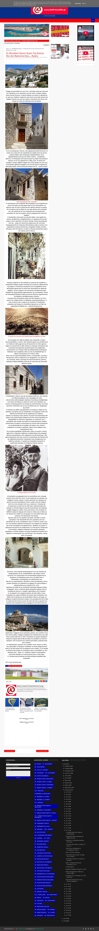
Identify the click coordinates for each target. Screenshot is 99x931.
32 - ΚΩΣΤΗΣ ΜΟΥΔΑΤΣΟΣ (42, 859)
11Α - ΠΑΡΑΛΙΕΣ (39, 790)
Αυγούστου (68, 773)
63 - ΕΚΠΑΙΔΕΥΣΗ (50, 915)
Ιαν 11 (67, 891)
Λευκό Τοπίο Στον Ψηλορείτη (73, 852)
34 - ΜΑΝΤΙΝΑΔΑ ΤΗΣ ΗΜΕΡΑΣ (43, 862)
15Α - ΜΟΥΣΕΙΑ (39, 802)
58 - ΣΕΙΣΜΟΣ (51, 909)
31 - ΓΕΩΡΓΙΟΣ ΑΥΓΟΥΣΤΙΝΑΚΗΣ (43, 856)
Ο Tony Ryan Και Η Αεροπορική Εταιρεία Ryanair (10, 709)
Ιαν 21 (67, 816)
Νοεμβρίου (67, 766)
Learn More (78, 3)
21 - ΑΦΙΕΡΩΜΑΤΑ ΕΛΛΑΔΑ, (35, 58)
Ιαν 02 (67, 912)
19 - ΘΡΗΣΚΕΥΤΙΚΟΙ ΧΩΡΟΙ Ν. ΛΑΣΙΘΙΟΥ (46, 820)
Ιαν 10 (67, 893)
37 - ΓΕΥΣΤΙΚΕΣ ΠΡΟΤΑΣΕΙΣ (42, 871)
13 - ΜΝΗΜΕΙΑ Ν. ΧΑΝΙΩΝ (42, 796)
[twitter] (86, 929)
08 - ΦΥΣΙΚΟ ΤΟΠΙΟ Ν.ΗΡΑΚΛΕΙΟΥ (44, 779)
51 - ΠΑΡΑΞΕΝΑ (39, 900)
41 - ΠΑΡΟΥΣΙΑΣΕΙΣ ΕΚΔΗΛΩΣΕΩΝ (44, 877)
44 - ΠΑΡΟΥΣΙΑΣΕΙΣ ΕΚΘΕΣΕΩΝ (43, 885)
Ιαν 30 (67, 794)
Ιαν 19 (67, 820)
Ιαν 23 (67, 811)
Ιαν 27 (67, 801)
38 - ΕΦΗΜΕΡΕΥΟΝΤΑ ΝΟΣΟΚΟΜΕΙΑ (45, 874)
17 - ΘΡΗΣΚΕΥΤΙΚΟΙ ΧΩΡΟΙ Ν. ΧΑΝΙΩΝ (45, 813)
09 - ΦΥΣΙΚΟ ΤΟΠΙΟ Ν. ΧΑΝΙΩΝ (43, 782)
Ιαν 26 (67, 804)
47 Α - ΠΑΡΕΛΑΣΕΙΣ (40, 894)
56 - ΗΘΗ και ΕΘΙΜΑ (40, 909)
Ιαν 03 (67, 910)
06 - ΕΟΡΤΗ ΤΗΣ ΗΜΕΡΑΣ (41, 776)
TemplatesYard (20, 928)
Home (7, 48)
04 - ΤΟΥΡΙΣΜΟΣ (39, 773)
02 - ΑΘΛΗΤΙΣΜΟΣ (40, 767)
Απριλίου (67, 782)
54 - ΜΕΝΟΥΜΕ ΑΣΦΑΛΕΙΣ (42, 906)
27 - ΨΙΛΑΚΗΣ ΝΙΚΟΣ (40, 844)
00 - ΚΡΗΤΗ (38, 764)
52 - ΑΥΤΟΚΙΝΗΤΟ (50, 900)
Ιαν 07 (67, 900)
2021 (64, 918)
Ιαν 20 (67, 818)
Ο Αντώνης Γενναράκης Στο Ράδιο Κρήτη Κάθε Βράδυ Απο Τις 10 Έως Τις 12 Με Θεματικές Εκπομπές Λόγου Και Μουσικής (60, 40)
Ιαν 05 (67, 905)
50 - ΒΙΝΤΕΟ (46, 897)
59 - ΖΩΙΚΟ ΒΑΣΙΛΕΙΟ (40, 912)
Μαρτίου (67, 785)
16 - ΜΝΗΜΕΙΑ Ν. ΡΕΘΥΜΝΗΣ (43, 810)
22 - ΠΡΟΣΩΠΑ (39, 829)
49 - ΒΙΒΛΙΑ (38, 897)
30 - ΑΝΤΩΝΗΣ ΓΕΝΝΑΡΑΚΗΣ (43, 853)
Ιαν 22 (67, 813)
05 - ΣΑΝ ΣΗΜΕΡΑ (50, 773)
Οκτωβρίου (67, 768)
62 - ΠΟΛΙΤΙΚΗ (39, 915)
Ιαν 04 (67, 908)
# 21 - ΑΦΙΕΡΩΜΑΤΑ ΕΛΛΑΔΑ (15, 666)
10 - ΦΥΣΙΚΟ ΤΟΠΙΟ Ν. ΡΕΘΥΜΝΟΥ (44, 785)
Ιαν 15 (67, 830)
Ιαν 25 (67, 806)
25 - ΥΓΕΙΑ (47, 838)
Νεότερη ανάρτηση (9, 751)
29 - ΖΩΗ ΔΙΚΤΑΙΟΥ (40, 850)
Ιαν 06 (67, 903)
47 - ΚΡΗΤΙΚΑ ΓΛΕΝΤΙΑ (41, 891)
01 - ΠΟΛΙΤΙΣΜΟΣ (47, 764)
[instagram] (88, 929)
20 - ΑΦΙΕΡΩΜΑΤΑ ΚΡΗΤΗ (42, 823)
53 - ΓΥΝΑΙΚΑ (38, 903)
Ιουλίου (67, 775)
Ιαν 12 (67, 889)
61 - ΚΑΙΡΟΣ (51, 912)
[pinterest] (91, 929)
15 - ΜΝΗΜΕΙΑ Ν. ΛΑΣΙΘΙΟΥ (42, 799)
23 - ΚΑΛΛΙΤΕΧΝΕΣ (40, 832)
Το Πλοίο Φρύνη (70, 867)
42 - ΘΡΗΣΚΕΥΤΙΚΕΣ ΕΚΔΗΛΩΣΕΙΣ (44, 880)
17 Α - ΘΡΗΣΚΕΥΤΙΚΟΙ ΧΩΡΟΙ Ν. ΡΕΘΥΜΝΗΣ (43, 816)
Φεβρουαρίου (68, 787)
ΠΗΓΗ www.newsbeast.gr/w (13, 662)
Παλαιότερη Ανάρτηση (42, 751)
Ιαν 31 (67, 792)
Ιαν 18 (67, 823)
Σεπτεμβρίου (68, 771)
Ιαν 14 (67, 884)
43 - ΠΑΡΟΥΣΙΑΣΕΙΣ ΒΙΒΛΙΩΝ (43, 883)
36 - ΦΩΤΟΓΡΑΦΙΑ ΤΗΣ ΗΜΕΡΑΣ (43, 868)
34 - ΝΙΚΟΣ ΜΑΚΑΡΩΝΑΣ (41, 865)
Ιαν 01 (67, 915)
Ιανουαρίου (67, 790)
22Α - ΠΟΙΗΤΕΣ (48, 829)
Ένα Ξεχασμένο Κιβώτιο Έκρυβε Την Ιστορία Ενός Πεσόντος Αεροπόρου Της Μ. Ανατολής (26, 710)
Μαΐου (66, 780)
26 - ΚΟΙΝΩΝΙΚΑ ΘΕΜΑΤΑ (42, 841)
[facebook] (83, 929)
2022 (64, 764)
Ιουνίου (67, 778)
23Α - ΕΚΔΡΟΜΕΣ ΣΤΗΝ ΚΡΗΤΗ (43, 835)
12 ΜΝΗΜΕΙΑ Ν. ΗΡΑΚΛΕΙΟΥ (42, 793)
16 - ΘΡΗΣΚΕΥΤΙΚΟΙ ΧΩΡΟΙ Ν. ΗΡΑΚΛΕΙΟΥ (43, 806)
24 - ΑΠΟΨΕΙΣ (38, 838)
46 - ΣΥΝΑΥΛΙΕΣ (39, 888)
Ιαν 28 (67, 799)
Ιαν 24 (67, 808)
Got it (84, 3)
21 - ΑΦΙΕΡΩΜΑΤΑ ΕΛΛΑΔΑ (15, 48)
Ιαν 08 (67, 898)
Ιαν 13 (67, 886)
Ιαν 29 (67, 796)
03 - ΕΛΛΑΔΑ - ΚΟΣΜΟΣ (41, 770)
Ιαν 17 (67, 825)
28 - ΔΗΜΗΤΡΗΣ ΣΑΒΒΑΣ (41, 847)
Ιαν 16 (67, 828)
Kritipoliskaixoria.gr (39, 928)
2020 (64, 921)
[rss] (93, 929)
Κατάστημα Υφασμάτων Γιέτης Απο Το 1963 (76, 869)
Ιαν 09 (67, 896)
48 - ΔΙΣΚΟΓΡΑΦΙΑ (52, 894)
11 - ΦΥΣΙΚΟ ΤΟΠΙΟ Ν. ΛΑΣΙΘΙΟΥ (44, 787)
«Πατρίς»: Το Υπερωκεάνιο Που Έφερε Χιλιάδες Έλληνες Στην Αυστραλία (40, 709)
